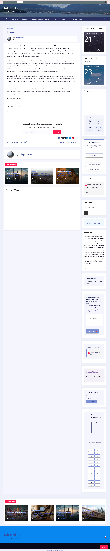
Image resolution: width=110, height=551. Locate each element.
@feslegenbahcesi (92, 269)
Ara (86, 213)
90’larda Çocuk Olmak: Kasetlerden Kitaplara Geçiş (42, 515)
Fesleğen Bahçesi (12, 8)
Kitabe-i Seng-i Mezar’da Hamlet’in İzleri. (40, 175)
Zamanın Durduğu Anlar (40, 19)
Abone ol (57, 132)
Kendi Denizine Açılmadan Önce (19, 142)
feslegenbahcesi (19, 37)
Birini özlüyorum (94, 155)
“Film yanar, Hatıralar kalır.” (93, 223)
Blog (73, 546)
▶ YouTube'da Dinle (91, 401)
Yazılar (24, 19)
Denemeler (10, 28)
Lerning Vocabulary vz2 (96, 546)
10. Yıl (9, 515)
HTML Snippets (49, 550)
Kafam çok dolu (94, 160)
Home (69, 546)
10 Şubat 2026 (88, 518)
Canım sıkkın (94, 151)
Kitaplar (65, 19)
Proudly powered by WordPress (11, 546)
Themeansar (30, 546)
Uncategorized (16, 173)
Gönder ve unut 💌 (92, 331)
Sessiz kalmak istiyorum (94, 164)
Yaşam (55, 19)
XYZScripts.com (60, 550)
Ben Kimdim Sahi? (14, 175)
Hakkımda (14, 19)
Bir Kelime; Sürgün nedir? (66, 142)
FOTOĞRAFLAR (77, 19)
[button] (104, 19)
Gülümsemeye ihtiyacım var (94, 169)
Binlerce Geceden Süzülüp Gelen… (91, 514)
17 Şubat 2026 (37, 518)
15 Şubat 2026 (62, 518)
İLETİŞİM (88, 546)
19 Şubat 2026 (11, 518)
